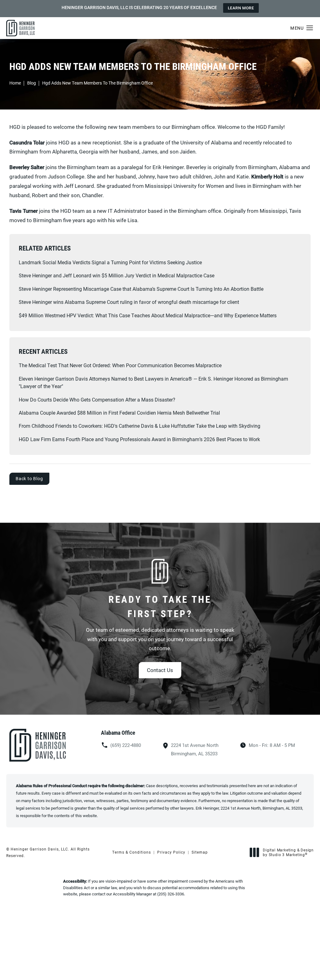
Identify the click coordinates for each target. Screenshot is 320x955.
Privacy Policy (171, 852)
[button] (310, 28)
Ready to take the (159, 606)
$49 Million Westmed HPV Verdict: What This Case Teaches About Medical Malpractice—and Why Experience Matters (148, 315)
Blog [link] (31, 83)
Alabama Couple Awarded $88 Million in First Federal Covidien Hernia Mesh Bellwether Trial (119, 412)
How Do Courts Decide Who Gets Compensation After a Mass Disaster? (97, 399)
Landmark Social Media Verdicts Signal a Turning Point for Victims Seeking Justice (110, 262)
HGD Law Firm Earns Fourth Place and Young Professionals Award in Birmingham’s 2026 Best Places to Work (139, 439)
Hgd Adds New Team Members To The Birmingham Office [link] (97, 83)
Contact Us (160, 670)
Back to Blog (29, 478)
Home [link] (15, 83)
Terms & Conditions (131, 852)
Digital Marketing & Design (288, 852)
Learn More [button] (241, 8)
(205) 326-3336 (170, 894)
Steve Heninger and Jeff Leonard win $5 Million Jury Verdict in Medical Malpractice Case (116, 275)
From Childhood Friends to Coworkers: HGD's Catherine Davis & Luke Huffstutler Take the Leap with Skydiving (139, 425)
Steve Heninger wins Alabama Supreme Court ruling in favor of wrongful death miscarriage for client (129, 302)
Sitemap (200, 852)
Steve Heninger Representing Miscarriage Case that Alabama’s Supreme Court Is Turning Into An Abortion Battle (141, 288)
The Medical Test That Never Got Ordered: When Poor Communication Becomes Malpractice (120, 365)
